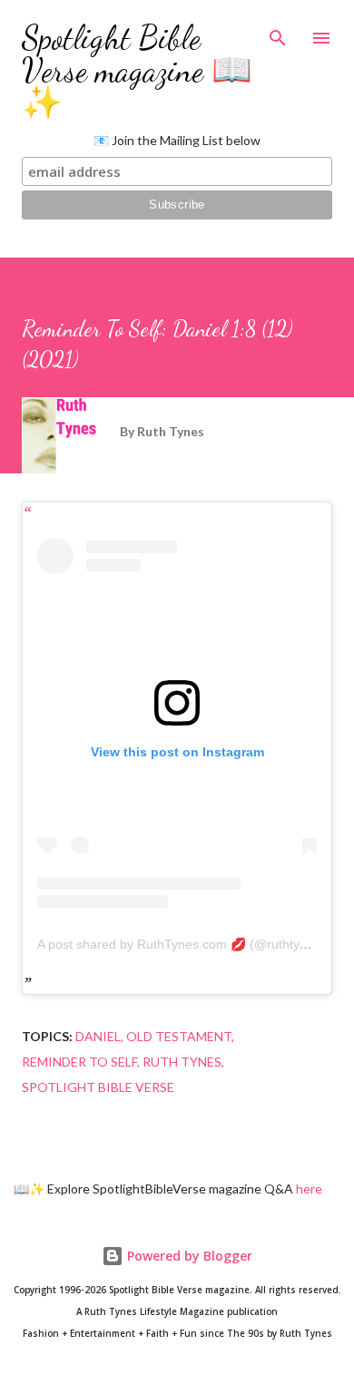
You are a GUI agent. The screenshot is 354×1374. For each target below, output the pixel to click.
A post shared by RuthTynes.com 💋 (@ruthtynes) (181, 944)
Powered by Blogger (187, 1255)
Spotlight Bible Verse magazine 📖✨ (137, 70)
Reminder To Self (79, 1061)
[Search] (278, 33)
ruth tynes (182, 1061)
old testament (178, 1036)
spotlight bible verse (98, 1087)
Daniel (98, 1036)
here (309, 1188)
